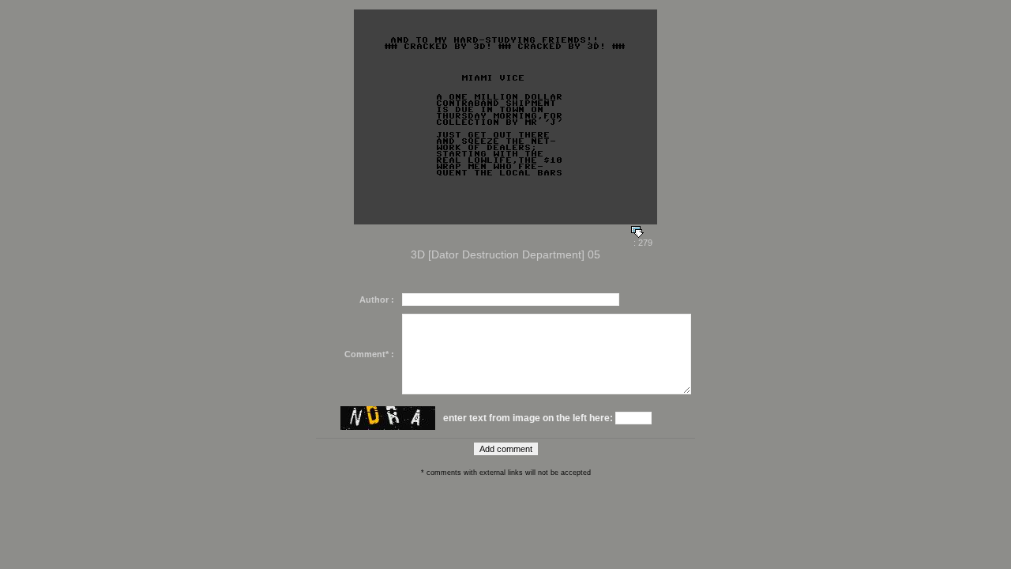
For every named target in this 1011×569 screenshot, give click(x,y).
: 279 (641, 242)
